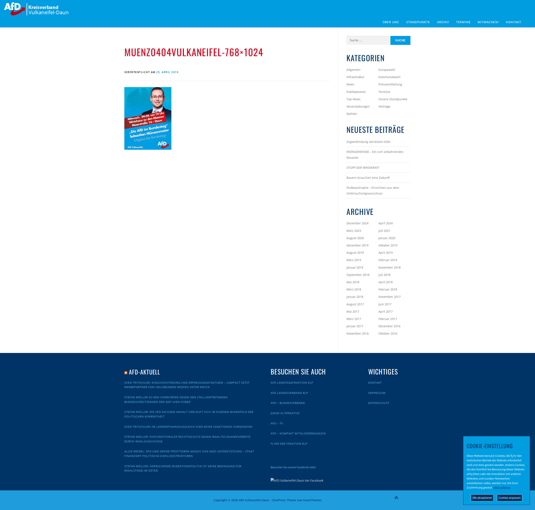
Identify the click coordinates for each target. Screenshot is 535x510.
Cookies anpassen (509, 498)
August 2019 (355, 253)
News (350, 84)
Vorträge (384, 106)
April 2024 (385, 223)
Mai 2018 (352, 282)
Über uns (391, 22)
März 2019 (353, 260)
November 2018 (389, 267)
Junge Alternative (285, 413)
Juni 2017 (384, 304)
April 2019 (385, 253)
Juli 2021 (384, 231)
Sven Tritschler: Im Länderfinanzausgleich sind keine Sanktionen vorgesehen (188, 427)
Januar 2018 (354, 297)
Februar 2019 (387, 260)
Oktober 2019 (387, 245)
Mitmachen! (488, 22)
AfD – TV (277, 423)
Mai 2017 (352, 311)
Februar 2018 (387, 289)
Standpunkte (418, 22)
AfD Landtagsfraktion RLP (292, 382)
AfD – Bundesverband (288, 403)
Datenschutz (378, 403)
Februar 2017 (387, 319)
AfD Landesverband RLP (289, 393)
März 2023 (353, 231)
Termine (463, 22)
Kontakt (513, 22)
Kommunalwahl (389, 77)
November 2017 (389, 297)
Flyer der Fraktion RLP (289, 443)
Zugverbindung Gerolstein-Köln (368, 142)
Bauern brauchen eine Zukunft (368, 178)
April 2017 (385, 311)
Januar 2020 (386, 238)
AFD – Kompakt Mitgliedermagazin (298, 433)
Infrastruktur (355, 77)
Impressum (377, 393)
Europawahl (386, 70)
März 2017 (353, 319)
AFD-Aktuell (144, 372)
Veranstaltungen (358, 106)
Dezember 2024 (357, 223)
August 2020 (355, 238)
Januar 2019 (354, 267)
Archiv (443, 22)
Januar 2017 (354, 326)
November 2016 (357, 333)
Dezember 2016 (389, 326)
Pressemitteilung (390, 84)
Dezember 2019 (357, 245)
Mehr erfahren (502, 487)
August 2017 (355, 304)
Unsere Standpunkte (392, 99)
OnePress (279, 500)
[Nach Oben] (396, 497)
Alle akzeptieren (482, 498)
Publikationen (356, 92)
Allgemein (353, 70)
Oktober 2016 (387, 333)
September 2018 (357, 275)
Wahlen (351, 114)
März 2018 (353, 289)
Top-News (353, 99)
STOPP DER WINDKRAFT (363, 168)
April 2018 (385, 282)
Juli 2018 (384, 275)
